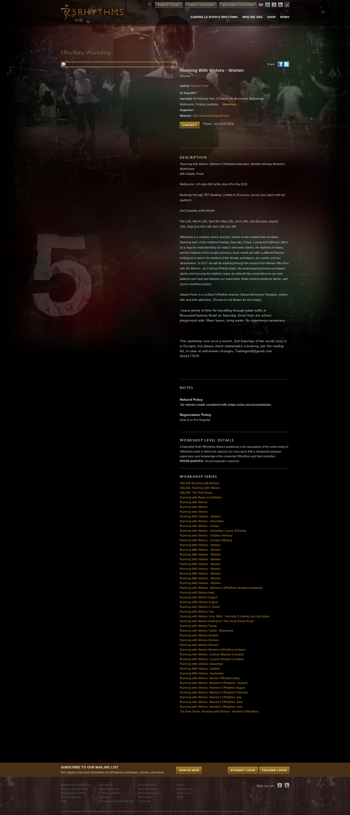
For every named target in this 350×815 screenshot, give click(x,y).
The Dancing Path (71, 797)
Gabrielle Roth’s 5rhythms (214, 17)
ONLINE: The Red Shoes (196, 492)
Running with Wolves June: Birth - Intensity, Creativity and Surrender (225, 616)
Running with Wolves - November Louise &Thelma (213, 530)
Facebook (280, 64)
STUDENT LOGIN (242, 770)
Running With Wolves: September (202, 673)
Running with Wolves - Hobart (199, 526)
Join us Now (189, 770)
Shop (271, 17)
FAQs (64, 801)
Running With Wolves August (199, 602)
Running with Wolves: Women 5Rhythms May (210, 678)
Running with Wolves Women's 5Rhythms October (213, 649)
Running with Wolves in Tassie (200, 607)
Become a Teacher (238, 5)
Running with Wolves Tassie (198, 626)
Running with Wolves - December (202, 521)
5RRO (180, 797)
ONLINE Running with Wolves (199, 483)
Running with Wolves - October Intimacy (206, 535)
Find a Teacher (201, 5)
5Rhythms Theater (148, 793)
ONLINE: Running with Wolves (200, 488)
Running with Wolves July (197, 611)
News (284, 17)
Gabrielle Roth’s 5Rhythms (75, 785)
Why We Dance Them (73, 793)
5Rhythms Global (109, 789)
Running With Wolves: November (201, 664)
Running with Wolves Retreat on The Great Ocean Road (217, 621)
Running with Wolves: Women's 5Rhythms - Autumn (214, 683)
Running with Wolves (194, 502)
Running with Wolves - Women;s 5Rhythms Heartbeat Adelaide (221, 588)
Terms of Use (184, 793)
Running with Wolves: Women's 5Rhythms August (212, 687)
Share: (271, 64)
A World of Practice (109, 793)
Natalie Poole (200, 86)
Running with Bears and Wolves (201, 497)
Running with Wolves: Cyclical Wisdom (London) (212, 659)
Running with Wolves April (197, 592)
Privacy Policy (184, 789)
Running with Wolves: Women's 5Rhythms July (210, 697)
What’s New (144, 797)
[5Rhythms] (87, 12)
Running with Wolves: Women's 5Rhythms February (214, 692)
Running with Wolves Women (199, 635)
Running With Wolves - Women (200, 516)
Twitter (286, 64)
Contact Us (144, 801)
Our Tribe (104, 797)
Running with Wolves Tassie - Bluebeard (206, 630)
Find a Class (168, 5)
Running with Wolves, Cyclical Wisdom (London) (212, 654)
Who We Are (252, 17)
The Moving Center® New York (116, 801)
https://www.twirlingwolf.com (211, 115)
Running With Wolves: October (200, 668)
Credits (181, 785)
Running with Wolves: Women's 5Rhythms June (211, 702)
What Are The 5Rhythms (74, 789)
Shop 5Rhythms (147, 785)
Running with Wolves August (198, 597)
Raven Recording (148, 789)
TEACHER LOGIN (274, 770)
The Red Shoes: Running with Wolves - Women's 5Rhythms (219, 711)
